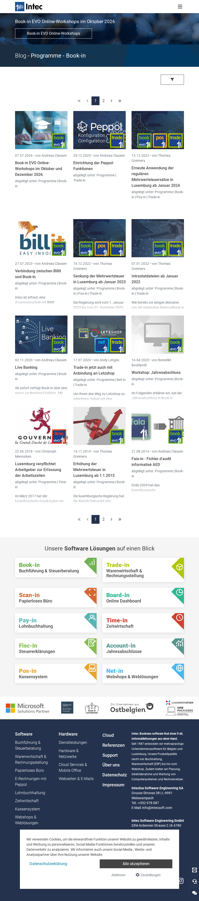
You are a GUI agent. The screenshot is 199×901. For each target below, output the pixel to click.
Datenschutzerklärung (48, 863)
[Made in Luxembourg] (92, 707)
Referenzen (113, 745)
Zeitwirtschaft (27, 800)
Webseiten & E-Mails (76, 778)
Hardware (68, 734)
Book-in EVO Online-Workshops (53, 33)
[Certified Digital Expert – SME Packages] (179, 707)
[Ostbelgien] (132, 707)
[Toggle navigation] (180, 6)
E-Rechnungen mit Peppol (30, 781)
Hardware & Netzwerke (69, 753)
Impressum (113, 784)
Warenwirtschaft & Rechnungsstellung (31, 759)
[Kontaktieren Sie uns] (194, 892)
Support (110, 755)
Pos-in (141, 197)
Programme (47, 181)
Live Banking (26, 367)
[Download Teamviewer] (194, 870)
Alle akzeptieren (136, 863)
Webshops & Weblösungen (26, 820)
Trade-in (79, 180)
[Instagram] (180, 880)
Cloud (108, 735)
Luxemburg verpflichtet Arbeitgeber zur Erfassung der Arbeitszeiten (38, 470)
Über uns (111, 765)
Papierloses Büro (29, 770)
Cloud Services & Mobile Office (73, 767)
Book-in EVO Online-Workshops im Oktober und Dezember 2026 (38, 169)
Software (24, 734)
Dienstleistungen (73, 742)
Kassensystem (27, 809)
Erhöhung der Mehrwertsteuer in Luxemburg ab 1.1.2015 (94, 470)
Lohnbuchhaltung (30, 792)
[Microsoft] (28, 707)
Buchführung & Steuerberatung (28, 745)
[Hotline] (194, 881)
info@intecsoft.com (157, 808)
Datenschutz (114, 774)
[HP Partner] (67, 707)
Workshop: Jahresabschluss (156, 372)
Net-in (121, 380)
